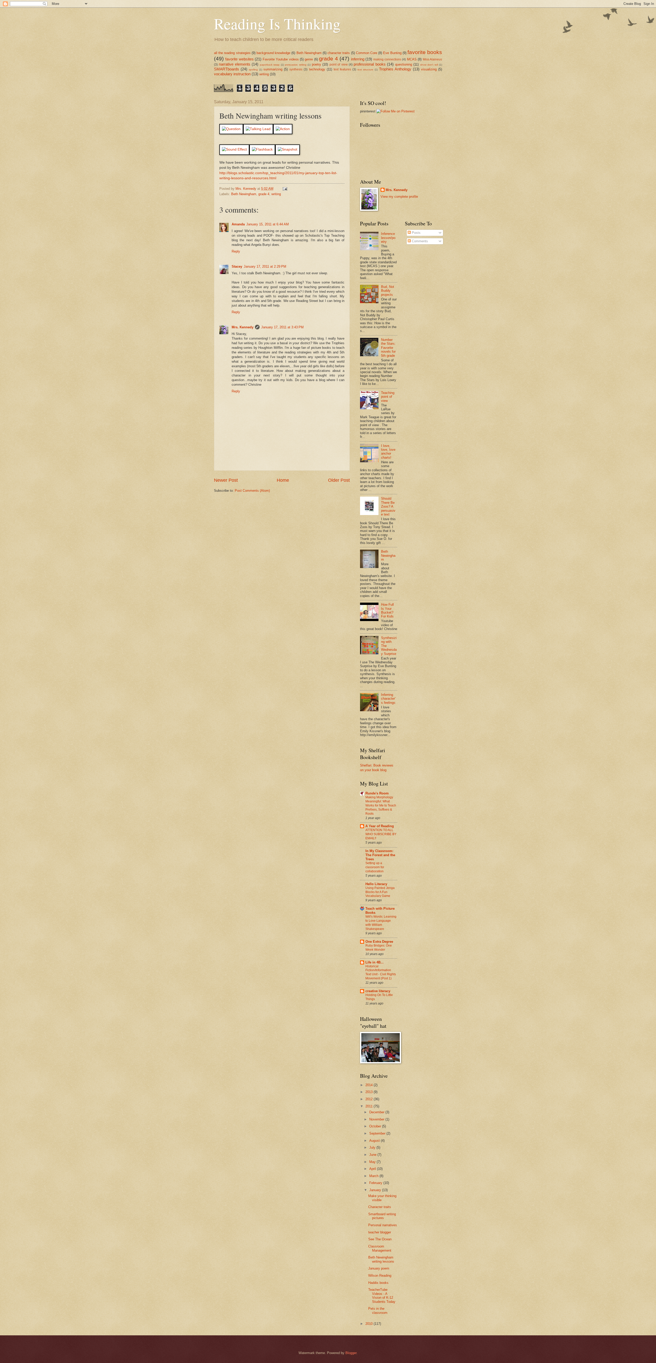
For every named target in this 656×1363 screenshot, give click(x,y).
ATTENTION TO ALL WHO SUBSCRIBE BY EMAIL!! (380, 834)
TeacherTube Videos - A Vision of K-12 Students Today (381, 1295)
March (374, 1176)
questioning (403, 64)
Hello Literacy (376, 884)
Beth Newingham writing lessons (381, 1259)
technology (317, 69)
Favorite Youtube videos (281, 59)
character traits (338, 53)
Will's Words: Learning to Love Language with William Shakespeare (380, 923)
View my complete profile (399, 196)
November (377, 1119)
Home (283, 480)
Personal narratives (382, 1225)
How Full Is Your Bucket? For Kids (387, 610)
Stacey (237, 266)
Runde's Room (377, 793)
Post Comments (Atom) (252, 490)
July (372, 1147)
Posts (416, 233)
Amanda (238, 224)
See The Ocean (380, 1239)
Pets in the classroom (377, 1310)
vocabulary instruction (232, 74)
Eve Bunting (392, 53)
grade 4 (328, 58)
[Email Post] (284, 189)
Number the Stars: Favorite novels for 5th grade (388, 348)
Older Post (339, 480)
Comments (419, 241)
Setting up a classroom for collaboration (374, 867)
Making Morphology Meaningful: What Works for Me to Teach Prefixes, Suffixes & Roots (380, 805)
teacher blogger (379, 1232)
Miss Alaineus (432, 59)
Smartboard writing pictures (382, 1216)
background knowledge (273, 53)
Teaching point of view (387, 397)
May (373, 1162)
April (373, 1169)
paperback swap (270, 64)
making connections (387, 59)
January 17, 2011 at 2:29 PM (265, 266)
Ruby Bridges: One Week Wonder (378, 947)
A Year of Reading (379, 826)
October (375, 1126)
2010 (369, 1324)
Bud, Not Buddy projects (387, 291)
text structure (365, 69)
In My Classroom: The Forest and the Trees (380, 855)
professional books (369, 64)
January (375, 1190)
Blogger (350, 1353)
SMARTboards (226, 69)
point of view (339, 64)
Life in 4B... (374, 962)
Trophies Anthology (395, 69)
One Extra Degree (379, 941)
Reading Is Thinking (277, 23)
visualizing (429, 69)
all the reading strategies (232, 53)
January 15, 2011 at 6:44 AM (267, 224)
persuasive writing (295, 64)
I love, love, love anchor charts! (388, 451)
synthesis (295, 69)
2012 (369, 1099)
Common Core (366, 53)
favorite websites (239, 59)
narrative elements (234, 64)
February (376, 1183)
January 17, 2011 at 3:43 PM (282, 327)
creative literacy (377, 991)
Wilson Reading (379, 1275)
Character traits (379, 1207)
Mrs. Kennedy (242, 327)
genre (309, 59)
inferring (357, 59)
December (377, 1112)
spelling (253, 69)
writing (264, 74)
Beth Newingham (309, 53)
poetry (316, 64)
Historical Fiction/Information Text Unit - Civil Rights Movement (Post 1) (380, 972)
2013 (369, 1092)
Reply (236, 251)
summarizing (272, 69)
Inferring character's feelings (388, 699)
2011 (369, 1106)
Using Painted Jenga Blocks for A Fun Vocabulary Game (380, 892)
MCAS (412, 59)
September (377, 1133)
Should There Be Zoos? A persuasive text (388, 506)
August (375, 1140)
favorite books (424, 52)
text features (342, 69)
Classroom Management (379, 1248)
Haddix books (378, 1283)
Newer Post (226, 480)
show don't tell (429, 64)
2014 (369, 1085)
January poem (378, 1268)
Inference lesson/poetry (388, 238)
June (373, 1155)
